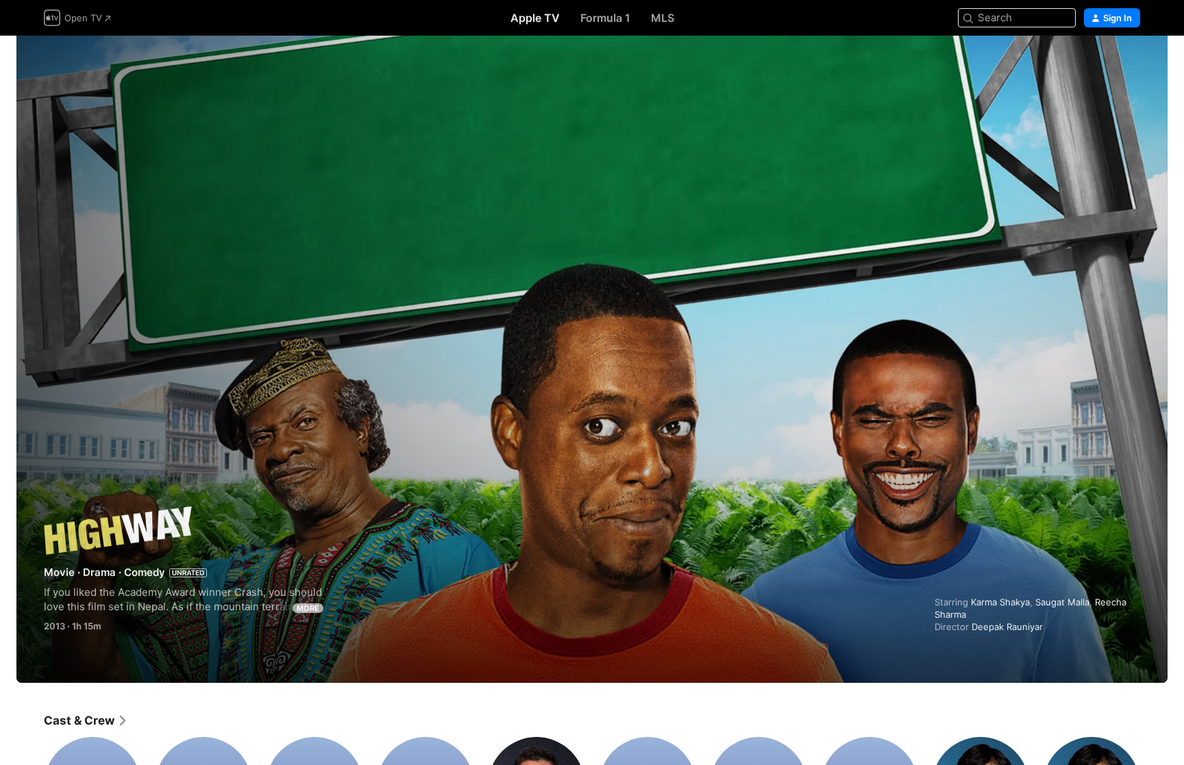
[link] (86, 720)
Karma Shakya (1000, 602)
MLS (662, 18)
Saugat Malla (1062, 602)
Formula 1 (605, 18)
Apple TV (535, 18)
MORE (308, 608)
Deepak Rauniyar (1007, 626)
